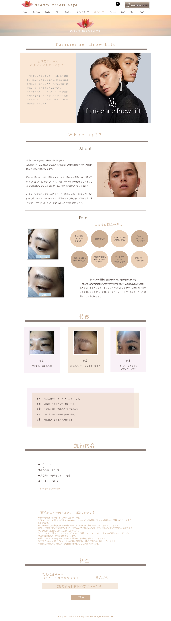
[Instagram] (118, 4)
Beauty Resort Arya (56, 5)
